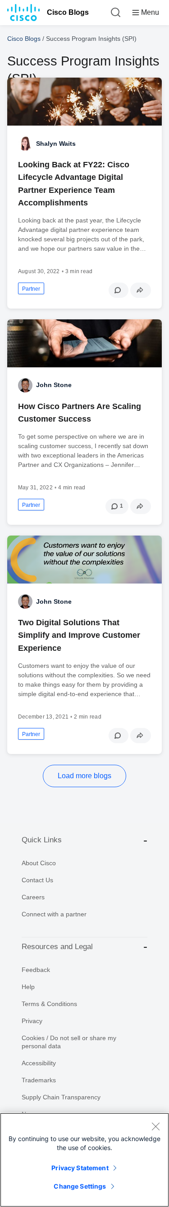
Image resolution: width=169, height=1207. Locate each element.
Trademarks (39, 1080)
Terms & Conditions (49, 1003)
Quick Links (42, 840)
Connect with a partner (54, 914)
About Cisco (39, 863)
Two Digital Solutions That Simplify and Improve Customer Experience (79, 635)
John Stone (54, 384)
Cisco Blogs (68, 12)
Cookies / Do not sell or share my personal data (69, 1042)
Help (28, 986)
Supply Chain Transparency (61, 1097)
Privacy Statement (79, 1168)
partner (31, 289)
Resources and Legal (57, 946)
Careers (33, 897)
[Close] (155, 1126)
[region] (84, 1160)
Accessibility (39, 1063)
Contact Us (37, 880)
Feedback (36, 969)
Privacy (32, 1020)
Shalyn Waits (56, 143)
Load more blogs (84, 776)
